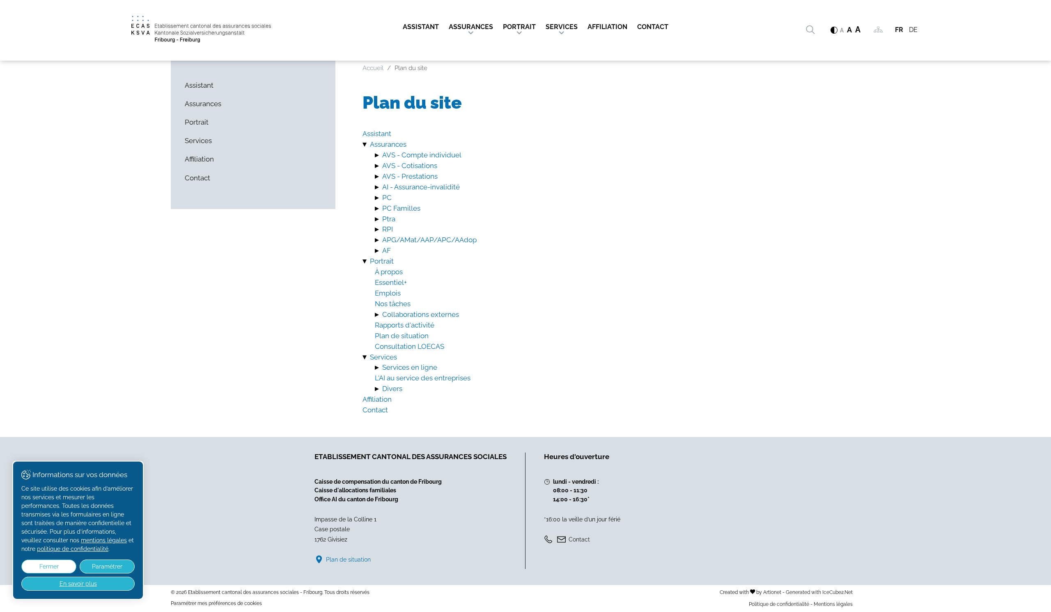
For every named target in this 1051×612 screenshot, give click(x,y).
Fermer (49, 566)
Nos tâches (393, 304)
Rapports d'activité (404, 325)
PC (387, 197)
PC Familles (401, 208)
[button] (366, 144)
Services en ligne (409, 367)
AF (386, 250)
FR (899, 30)
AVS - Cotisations (409, 166)
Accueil (373, 68)
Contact (652, 27)
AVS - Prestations (410, 176)
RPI (387, 229)
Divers (392, 388)
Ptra (388, 219)
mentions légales (104, 540)
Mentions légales (833, 604)
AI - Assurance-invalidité (421, 187)
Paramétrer (107, 566)
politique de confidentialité (72, 549)
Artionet (772, 592)
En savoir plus (78, 583)
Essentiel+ (391, 282)
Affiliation (607, 27)
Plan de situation (402, 336)
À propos (389, 272)
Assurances (471, 27)
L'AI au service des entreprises (422, 378)
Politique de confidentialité (779, 604)
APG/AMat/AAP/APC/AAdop (429, 240)
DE (913, 30)
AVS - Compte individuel (421, 155)
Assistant (421, 27)
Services (562, 27)
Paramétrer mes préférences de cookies (216, 603)
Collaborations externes (420, 314)
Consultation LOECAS (409, 346)
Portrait (519, 27)
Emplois (388, 293)
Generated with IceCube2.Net (819, 592)
